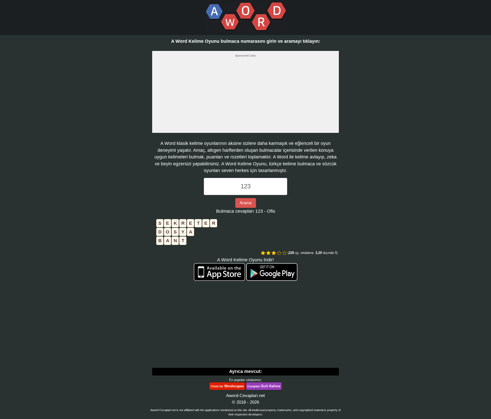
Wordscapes (227, 386)
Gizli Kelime (263, 386)
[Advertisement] (245, 96)
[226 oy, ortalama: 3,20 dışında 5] (263, 253)
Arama (246, 203)
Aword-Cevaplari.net (245, 395)
